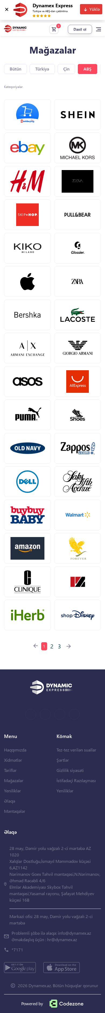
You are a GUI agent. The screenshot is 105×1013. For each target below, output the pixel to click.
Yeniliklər (12, 790)
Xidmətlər (13, 760)
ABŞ (87, 69)
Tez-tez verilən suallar (76, 750)
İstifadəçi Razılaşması (76, 780)
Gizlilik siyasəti (70, 770)
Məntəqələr (14, 811)
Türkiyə (42, 69)
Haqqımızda (15, 750)
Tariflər (10, 770)
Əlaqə (9, 801)
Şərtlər (63, 760)
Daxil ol (80, 29)
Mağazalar (13, 780)
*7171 (17, 949)
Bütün (15, 69)
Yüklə (94, 9)
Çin (66, 69)
